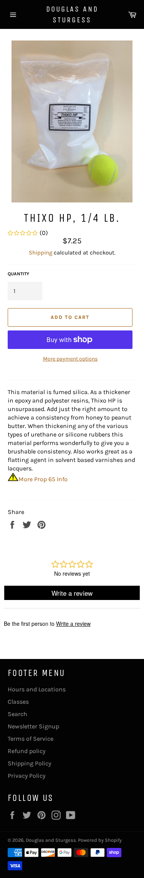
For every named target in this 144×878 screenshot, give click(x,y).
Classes (18, 701)
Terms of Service (30, 738)
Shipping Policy (29, 763)
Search (17, 714)
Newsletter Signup (33, 726)
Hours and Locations (37, 689)
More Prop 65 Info (43, 479)
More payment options (70, 359)
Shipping (40, 252)
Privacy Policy (26, 775)
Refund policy (26, 751)
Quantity (18, 273)
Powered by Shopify (100, 840)
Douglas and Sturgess (72, 14)
